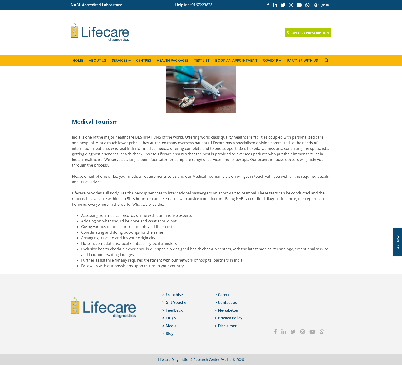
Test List (201, 60)
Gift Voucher (177, 302)
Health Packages (172, 60)
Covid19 (270, 60)
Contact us (227, 302)
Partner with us (302, 60)
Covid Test (398, 241)
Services (119, 60)
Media (171, 325)
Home (78, 60)
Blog (170, 333)
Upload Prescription (310, 33)
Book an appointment (236, 60)
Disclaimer (227, 325)
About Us (97, 60)
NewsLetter (228, 310)
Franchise (174, 294)
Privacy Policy (230, 318)
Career (224, 294)
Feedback (174, 310)
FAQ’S (171, 318)
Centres (143, 60)
